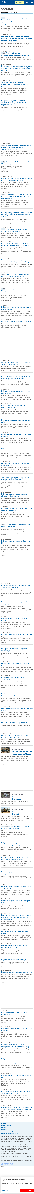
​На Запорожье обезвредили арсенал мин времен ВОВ (15, 664)
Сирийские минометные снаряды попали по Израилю (16, 435)
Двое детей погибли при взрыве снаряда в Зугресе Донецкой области (16, 363)
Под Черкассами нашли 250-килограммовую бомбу (16, 709)
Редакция (4, 1129)
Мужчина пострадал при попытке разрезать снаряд (16, 902)
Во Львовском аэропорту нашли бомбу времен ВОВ (14, 932)
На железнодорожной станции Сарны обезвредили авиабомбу (14, 873)
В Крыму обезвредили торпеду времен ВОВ (16, 634)
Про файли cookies (7, 1190)
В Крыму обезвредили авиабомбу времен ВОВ (15, 542)
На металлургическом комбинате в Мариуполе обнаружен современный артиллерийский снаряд (15, 291)
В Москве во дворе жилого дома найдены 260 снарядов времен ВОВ (15, 1092)
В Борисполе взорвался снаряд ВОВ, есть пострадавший (15, 392)
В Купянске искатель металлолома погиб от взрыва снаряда (16, 308)
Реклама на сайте (6, 1125)
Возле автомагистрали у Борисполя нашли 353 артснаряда (16, 887)
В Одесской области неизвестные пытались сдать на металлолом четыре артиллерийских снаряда (16, 1061)
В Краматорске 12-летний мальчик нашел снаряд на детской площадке (15, 275)
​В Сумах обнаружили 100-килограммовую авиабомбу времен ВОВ (15, 586)
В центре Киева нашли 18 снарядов (13, 960)
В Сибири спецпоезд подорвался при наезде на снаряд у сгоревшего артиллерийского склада (17, 215)
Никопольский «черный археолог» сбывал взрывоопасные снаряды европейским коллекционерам (16, 917)
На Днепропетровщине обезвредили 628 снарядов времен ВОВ (15, 464)
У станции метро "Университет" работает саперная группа (16, 827)
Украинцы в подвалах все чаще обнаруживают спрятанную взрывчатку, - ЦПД (15, 84)
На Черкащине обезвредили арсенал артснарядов (14, 650)
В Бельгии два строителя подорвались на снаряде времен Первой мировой (15, 378)
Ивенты (3, 1127)
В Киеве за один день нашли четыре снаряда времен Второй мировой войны (17, 179)
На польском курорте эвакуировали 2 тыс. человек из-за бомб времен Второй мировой (17, 261)
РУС (27, 3)
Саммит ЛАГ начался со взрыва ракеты (14, 723)
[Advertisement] (17, 127)
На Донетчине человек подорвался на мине (16, 972)
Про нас (3, 1123)
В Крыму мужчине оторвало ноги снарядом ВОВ (16, 1076)
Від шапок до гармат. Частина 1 (20, 813)
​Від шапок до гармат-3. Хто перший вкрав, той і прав (22, 753)
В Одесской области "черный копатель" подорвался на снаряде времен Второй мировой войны (16, 196)
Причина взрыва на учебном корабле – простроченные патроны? (14, 946)
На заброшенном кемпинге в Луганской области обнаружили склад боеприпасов (15, 244)
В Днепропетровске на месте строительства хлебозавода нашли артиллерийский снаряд (16, 1108)
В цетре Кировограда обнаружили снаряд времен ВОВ (15, 1013)
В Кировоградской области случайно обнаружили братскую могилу (14, 495)
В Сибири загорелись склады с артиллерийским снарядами (14, 230)
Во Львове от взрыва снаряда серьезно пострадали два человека (14, 736)
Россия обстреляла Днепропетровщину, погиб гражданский (16, 54)
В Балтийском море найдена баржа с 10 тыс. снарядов (16, 1029)
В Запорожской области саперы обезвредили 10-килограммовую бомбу (15, 1046)
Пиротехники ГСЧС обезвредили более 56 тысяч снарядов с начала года (16, 163)
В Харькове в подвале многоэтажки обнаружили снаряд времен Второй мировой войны (13, 103)
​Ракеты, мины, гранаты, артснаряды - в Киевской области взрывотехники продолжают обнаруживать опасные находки (16, 21)
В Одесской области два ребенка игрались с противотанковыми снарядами (16, 858)
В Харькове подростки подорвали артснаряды (13, 678)
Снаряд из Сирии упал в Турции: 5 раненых (16, 321)
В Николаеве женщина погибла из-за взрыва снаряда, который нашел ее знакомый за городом (16, 68)
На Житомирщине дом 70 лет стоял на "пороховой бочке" (14, 695)
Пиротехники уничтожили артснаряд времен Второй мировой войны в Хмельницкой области (16, 147)
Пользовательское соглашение (10, 1133)
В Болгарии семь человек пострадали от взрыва (15, 619)
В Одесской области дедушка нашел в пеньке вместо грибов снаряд (14, 844)
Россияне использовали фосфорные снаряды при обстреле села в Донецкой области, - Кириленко (16, 38)
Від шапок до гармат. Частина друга (20, 798)
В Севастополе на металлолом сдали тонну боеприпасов (16, 526)
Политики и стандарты (8, 1131)
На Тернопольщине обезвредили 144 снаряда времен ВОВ (14, 603)
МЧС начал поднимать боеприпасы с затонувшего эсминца (14, 450)
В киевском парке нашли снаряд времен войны (15, 421)
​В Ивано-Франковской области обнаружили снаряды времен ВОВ (16, 509)
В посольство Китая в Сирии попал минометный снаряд (13, 406)
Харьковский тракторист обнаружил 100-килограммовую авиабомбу (15, 479)
